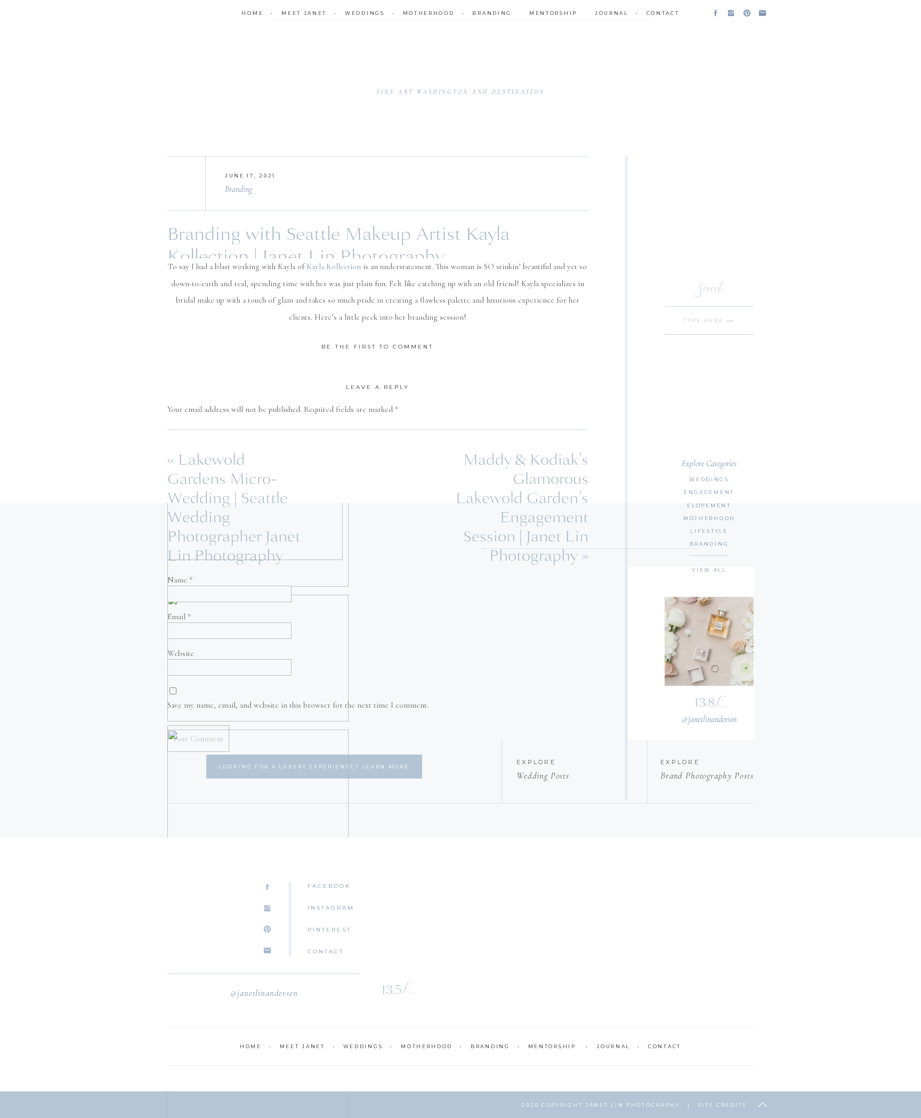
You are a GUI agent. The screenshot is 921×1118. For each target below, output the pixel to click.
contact (663, 13)
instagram (331, 907)
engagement (709, 492)
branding (492, 13)
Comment (186, 431)
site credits (722, 1105)
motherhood (429, 13)
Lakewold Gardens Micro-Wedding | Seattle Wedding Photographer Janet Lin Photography (234, 508)
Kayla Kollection (333, 266)
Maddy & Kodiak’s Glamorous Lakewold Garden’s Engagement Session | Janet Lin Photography (522, 508)
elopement (709, 505)
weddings (365, 13)
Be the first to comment (377, 346)
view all (709, 570)
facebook (329, 885)
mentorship (553, 13)
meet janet (304, 13)
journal (611, 13)
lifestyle (709, 531)
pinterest (329, 929)
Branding (238, 189)
